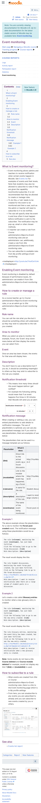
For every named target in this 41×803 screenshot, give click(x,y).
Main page (6, 47)
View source (19, 19)
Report (17, 755)
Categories (7, 755)
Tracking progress (9, 49)
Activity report (7, 66)
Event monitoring (24, 36)
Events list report (15, 746)
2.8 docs (32, 15)
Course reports (26, 49)
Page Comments (32, 17)
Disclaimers (6, 796)
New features (28, 755)
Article (17, 17)
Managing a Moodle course (25, 47)
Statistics (5, 72)
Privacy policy (7, 789)
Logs (4, 62)
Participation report (9, 69)
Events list (23, 179)
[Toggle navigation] (2, 3)
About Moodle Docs (9, 793)
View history (33, 19)
